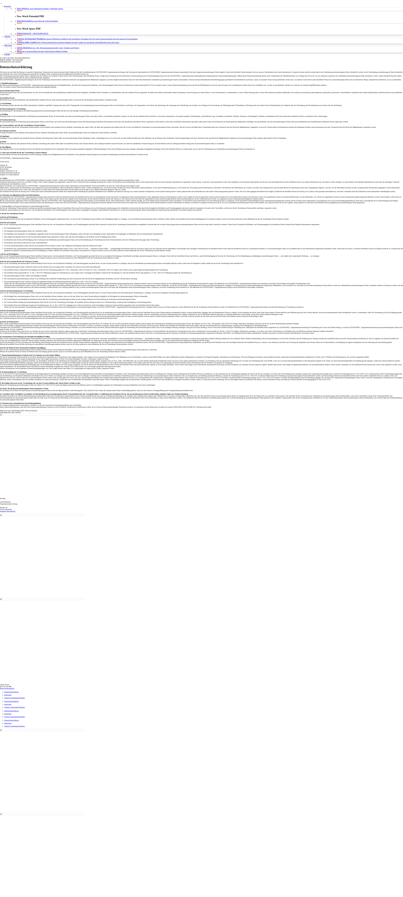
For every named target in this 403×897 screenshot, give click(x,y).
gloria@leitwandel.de (7, 688)
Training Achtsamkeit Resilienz (14, 698)
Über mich (8, 45)
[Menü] (1, 3)
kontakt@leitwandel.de (7, 511)
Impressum (7, 695)
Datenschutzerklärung (11, 692)
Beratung (7, 6)
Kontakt (7, 54)
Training (7, 37)
